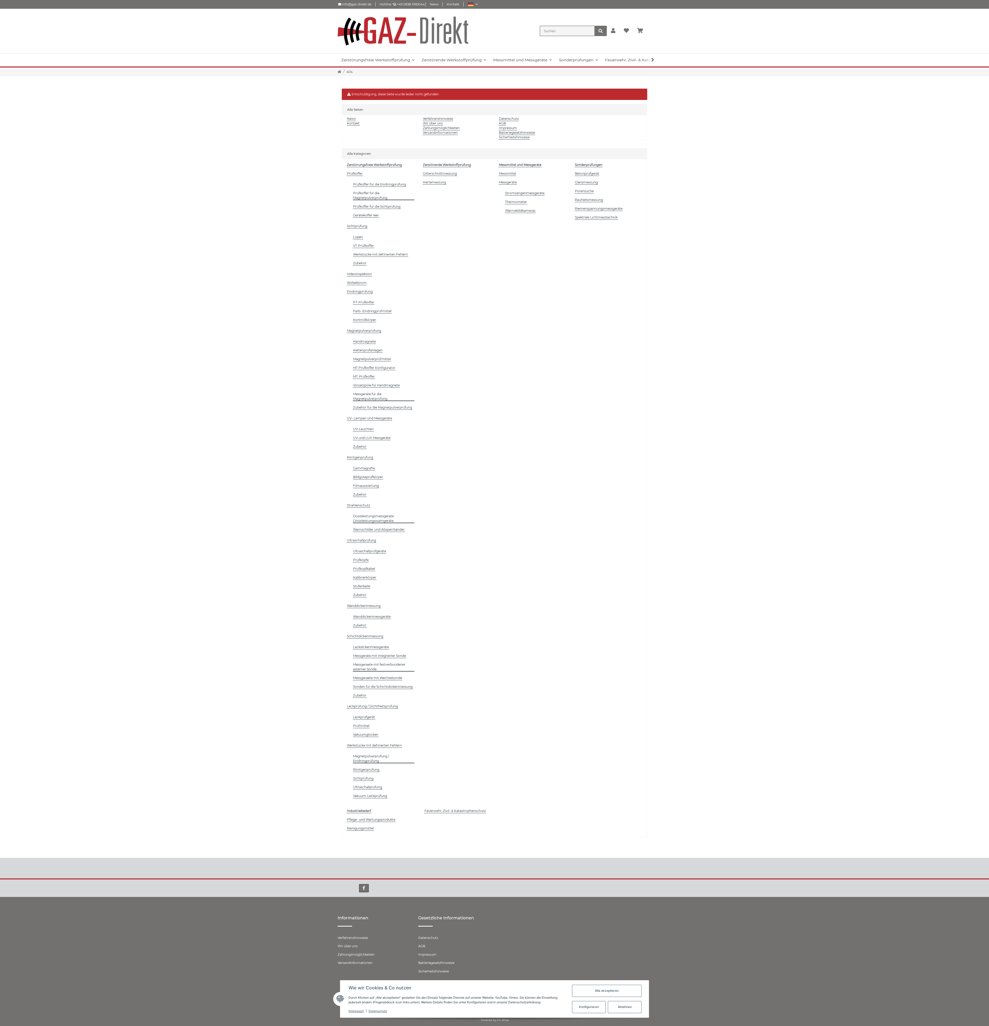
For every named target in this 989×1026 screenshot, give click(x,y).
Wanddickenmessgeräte (372, 616)
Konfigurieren (589, 1007)
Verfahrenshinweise (438, 119)
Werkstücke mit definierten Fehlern (380, 254)
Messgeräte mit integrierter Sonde (379, 656)
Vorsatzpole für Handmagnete (376, 385)
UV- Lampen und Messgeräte (369, 418)
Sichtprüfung (357, 226)
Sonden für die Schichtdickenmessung (383, 687)
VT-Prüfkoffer (363, 246)
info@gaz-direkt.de (356, 4)
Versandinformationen (440, 132)
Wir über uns (433, 123)
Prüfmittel (361, 726)
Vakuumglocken (365, 734)
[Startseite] (339, 72)
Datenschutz (509, 119)
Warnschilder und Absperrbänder (379, 529)
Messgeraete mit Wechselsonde (377, 678)
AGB (502, 123)
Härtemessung (434, 182)
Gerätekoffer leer (366, 215)
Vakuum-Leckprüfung (370, 796)
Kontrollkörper (364, 320)
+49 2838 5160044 (411, 4)
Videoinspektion (359, 274)
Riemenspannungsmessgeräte (599, 208)
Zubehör (359, 263)
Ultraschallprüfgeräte (369, 551)
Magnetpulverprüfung (364, 331)
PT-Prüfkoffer (363, 302)
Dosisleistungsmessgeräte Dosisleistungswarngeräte (373, 518)
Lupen (358, 237)
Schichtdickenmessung (365, 636)
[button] (473, 4)
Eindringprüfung (360, 291)
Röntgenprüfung (360, 457)
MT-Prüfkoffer (364, 376)
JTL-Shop (503, 1020)
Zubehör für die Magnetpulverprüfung (382, 407)
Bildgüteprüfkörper (368, 477)
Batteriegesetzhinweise (517, 132)
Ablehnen (625, 1007)
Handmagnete (364, 341)
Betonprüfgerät (587, 173)
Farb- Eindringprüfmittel (372, 311)
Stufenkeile (361, 586)
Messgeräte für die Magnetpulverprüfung (370, 396)
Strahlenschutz (358, 505)
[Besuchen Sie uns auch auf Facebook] (364, 888)
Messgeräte (508, 182)
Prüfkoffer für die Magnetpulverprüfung (370, 195)
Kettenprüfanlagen (367, 350)
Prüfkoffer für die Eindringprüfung (379, 184)
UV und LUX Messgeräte (371, 438)
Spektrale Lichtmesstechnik (596, 217)
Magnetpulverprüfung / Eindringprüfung (371, 758)
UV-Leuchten (363, 429)
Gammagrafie (364, 468)
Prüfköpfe (361, 560)
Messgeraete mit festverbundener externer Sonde (379, 667)
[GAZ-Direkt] (403, 31)
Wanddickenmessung (364, 606)
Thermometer (516, 202)
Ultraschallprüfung (361, 540)
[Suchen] (600, 31)
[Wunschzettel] (626, 31)
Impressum (508, 128)
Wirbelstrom (356, 283)
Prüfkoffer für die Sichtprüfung (376, 206)
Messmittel (507, 173)
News (434, 4)
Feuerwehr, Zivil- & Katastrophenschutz (455, 811)
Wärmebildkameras (520, 211)
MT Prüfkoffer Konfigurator (374, 368)
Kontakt (453, 4)
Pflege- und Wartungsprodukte (371, 819)
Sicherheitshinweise (514, 137)
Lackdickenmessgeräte (371, 647)
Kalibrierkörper (364, 577)
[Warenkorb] (642, 31)
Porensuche (584, 191)
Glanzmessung (586, 182)
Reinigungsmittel (360, 828)
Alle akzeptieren (607, 991)
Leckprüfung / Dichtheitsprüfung (372, 706)
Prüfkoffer (355, 173)
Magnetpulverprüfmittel (372, 359)
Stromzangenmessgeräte (524, 193)
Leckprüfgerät (364, 717)
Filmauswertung (366, 486)
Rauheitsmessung (589, 200)
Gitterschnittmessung (440, 173)
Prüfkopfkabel (364, 569)
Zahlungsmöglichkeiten (441, 128)
